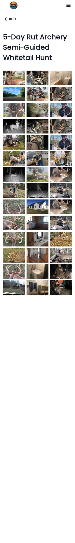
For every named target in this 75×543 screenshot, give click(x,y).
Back (12, 19)
